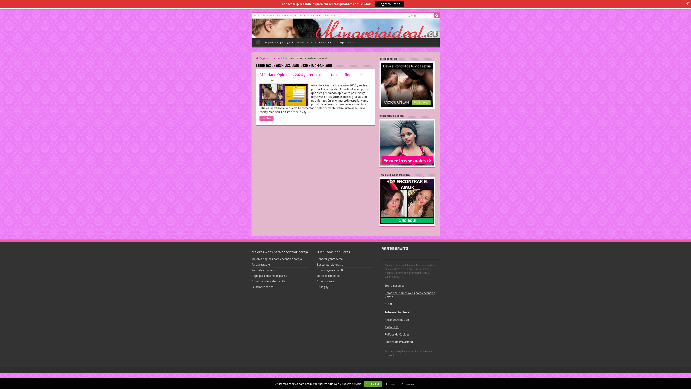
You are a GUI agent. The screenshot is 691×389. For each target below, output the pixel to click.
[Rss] (408, 16)
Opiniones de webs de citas (269, 281)
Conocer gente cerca (330, 259)
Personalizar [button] (407, 384)
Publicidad (330, 15)
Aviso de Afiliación (397, 319)
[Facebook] (412, 16)
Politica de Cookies (286, 15)
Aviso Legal (268, 15)
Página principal (270, 58)
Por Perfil (324, 42)
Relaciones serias (262, 287)
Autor (388, 304)
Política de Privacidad (310, 15)
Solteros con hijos (328, 276)
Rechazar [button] (391, 384)
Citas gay (322, 287)
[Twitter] (415, 16)
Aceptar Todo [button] (373, 384)
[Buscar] (437, 15)
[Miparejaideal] (267, 28)
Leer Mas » (266, 118)
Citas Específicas (343, 42)
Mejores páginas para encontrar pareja (277, 259)
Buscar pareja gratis (330, 264)
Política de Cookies (397, 334)
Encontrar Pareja (305, 42)
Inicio (256, 15)
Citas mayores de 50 (330, 270)
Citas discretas (326, 281)
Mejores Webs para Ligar (278, 42)
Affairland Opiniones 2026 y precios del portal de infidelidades (311, 75)
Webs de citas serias (264, 270)
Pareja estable (261, 264)
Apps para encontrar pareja (269, 276)
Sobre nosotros (394, 285)
